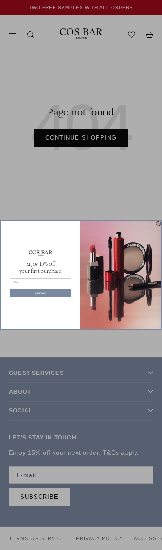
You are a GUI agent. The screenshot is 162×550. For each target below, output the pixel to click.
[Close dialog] (158, 223)
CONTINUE (40, 293)
